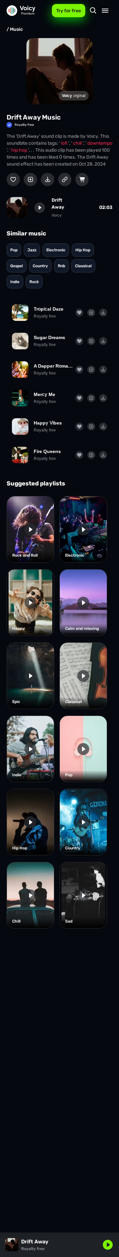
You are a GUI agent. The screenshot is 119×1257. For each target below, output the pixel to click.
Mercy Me (44, 394)
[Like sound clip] (13, 179)
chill (78, 143)
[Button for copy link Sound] (64, 179)
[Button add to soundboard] (30, 179)
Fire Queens (47, 451)
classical (83, 266)
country (40, 266)
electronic (55, 250)
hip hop (19, 150)
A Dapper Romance (53, 366)
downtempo (99, 143)
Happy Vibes (48, 423)
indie (15, 281)
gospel (16, 266)
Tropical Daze (48, 309)
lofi (64, 143)
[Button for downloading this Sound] (47, 179)
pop (14, 250)
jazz (31, 250)
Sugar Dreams (49, 337)
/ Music (15, 29)
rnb (61, 266)
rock (34, 281)
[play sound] (39, 207)
